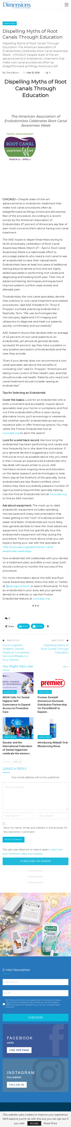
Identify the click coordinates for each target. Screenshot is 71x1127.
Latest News (10, 23)
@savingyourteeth (18, 586)
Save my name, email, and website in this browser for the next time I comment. (35, 829)
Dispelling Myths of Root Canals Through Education (54, 649)
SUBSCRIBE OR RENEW (35, 861)
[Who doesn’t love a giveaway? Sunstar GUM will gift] (35, 928)
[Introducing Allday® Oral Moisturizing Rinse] (53, 728)
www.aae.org (11, 433)
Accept (34, 1123)
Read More (50, 1123)
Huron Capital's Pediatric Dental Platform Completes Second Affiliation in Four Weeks (16, 652)
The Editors (12, 72)
